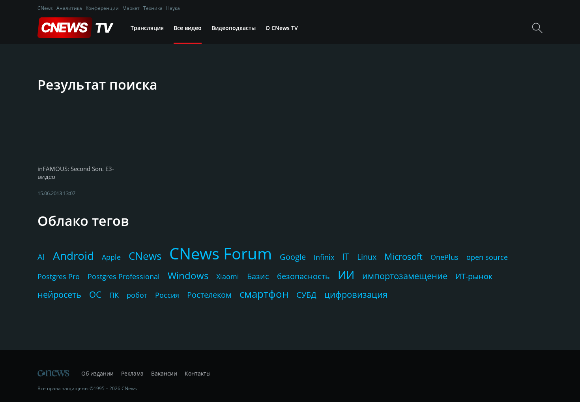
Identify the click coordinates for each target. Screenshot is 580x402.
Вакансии (164, 373)
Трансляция (147, 28)
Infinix (324, 257)
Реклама (132, 373)
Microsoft (403, 256)
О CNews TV (282, 28)
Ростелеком (209, 294)
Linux (366, 257)
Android (73, 255)
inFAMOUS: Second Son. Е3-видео (75, 172)
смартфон (263, 294)
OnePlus (444, 257)
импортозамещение (404, 276)
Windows (188, 275)
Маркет (131, 8)
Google (293, 257)
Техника (153, 8)
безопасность (303, 276)
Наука (173, 8)
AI (41, 257)
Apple (111, 257)
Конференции (102, 8)
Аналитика (69, 8)
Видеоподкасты (233, 28)
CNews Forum (220, 253)
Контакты (198, 373)
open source (487, 257)
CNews (45, 8)
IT (345, 256)
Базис (258, 276)
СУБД (306, 294)
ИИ (346, 274)
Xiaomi (227, 276)
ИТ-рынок (473, 276)
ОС (95, 294)
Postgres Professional (124, 276)
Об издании (97, 373)
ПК (114, 295)
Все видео (188, 28)
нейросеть (59, 294)
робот (137, 295)
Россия (167, 295)
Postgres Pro (58, 276)
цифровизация (355, 294)
